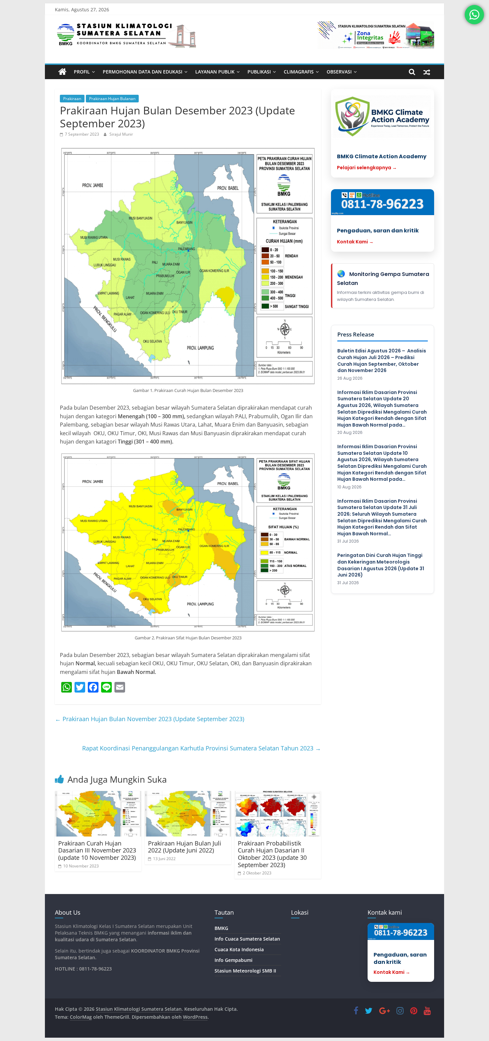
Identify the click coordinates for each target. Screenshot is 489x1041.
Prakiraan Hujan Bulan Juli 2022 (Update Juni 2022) (184, 846)
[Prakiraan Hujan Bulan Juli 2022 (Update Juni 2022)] (188, 814)
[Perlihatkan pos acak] (426, 72)
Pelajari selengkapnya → (367, 167)
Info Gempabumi (233, 960)
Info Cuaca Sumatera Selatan (247, 939)
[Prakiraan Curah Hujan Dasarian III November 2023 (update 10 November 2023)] (98, 814)
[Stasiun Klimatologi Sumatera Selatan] (62, 72)
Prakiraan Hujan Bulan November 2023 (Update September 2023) (149, 719)
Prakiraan (72, 98)
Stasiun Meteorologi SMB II (245, 971)
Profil (82, 71)
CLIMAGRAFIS (299, 71)
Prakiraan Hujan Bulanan (112, 98)
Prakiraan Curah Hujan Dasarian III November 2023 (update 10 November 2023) (97, 850)
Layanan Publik (215, 71)
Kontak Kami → (355, 241)
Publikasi (259, 71)
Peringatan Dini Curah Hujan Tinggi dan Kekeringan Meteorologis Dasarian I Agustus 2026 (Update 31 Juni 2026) (380, 565)
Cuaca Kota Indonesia (239, 949)
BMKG (221, 928)
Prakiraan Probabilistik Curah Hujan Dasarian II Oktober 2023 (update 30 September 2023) (272, 854)
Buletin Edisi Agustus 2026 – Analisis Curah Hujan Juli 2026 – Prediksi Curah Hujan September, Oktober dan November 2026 (381, 361)
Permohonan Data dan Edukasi (142, 71)
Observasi (339, 71)
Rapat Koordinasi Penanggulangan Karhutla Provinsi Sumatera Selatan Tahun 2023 (201, 748)
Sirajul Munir (121, 134)
